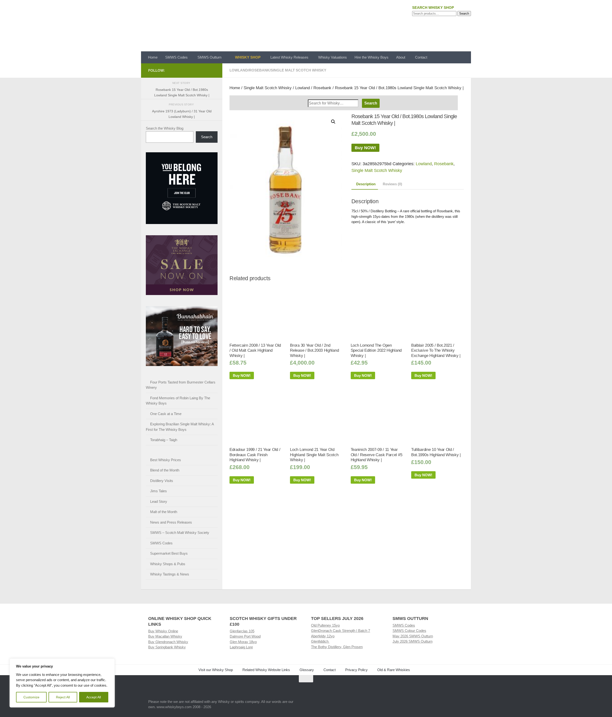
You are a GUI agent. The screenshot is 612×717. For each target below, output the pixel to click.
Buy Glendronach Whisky (168, 642)
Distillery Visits (161, 481)
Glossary (307, 670)
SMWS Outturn (209, 57)
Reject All (63, 697)
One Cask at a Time (165, 414)
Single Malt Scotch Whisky (298, 70)
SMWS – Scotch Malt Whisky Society (179, 533)
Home (153, 57)
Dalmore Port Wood (245, 636)
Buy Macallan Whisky (165, 636)
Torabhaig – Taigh (163, 440)
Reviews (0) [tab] (392, 184)
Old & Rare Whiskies (393, 670)
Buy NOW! (365, 147)
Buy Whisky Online (163, 631)
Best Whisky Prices (165, 460)
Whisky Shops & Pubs (167, 564)
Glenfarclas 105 (242, 631)
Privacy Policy (356, 670)
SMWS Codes (176, 57)
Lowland (239, 70)
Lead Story (158, 501)
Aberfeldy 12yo (322, 636)
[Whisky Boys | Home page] (306, 26)
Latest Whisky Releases (289, 57)
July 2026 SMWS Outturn (412, 641)
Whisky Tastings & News (169, 574)
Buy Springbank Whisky (167, 647)
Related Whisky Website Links (266, 670)
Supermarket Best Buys (169, 553)
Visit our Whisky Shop (215, 670)
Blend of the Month (164, 470)
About (400, 57)
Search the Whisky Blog (164, 128)
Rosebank (259, 70)
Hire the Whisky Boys (371, 57)
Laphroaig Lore (241, 647)
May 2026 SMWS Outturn (413, 636)
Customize (31, 697)
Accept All (93, 697)
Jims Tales (158, 491)
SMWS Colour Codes (409, 631)
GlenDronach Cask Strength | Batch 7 (340, 631)
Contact (421, 57)
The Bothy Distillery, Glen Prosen (337, 647)
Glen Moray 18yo (243, 642)
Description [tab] (366, 184)
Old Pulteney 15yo (325, 625)
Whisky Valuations (332, 57)
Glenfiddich (320, 641)
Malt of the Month (163, 512)
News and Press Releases (171, 522)
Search (464, 13)
